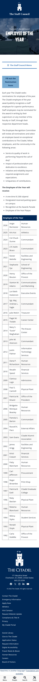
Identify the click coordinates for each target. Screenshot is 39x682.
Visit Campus (7, 610)
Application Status (9, 640)
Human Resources (9, 655)
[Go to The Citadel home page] (19, 6)
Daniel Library (7, 633)
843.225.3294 (19, 580)
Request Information (10, 644)
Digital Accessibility (10, 647)
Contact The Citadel (10, 596)
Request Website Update (12, 614)
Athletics (5, 607)
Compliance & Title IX (10, 618)
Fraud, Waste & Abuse (11, 651)
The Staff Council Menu (21, 65)
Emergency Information (11, 599)
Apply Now (6, 603)
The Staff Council (19, 14)
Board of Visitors (9, 662)
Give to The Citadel (9, 636)
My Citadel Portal (9, 625)
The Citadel (15, 589)
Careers (5, 658)
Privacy (5, 621)
